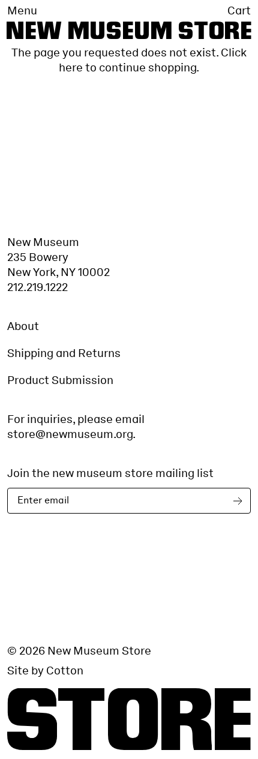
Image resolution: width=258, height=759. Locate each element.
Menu (22, 10)
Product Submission (60, 380)
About (23, 326)
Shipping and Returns (64, 353)
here (71, 67)
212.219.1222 (37, 287)
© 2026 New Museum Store (79, 650)
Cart (239, 10)
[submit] (240, 501)
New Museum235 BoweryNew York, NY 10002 (58, 257)
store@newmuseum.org (70, 434)
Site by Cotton (45, 670)
